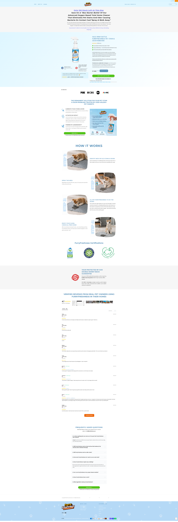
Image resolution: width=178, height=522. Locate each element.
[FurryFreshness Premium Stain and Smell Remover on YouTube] (65, 513)
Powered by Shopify (85, 518)
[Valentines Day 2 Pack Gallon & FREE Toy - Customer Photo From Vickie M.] (87, 302)
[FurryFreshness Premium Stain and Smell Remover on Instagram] (64, 513)
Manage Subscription (102, 507)
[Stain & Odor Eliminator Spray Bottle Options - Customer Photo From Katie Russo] (101, 302)
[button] (35, 4)
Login (173, 0)
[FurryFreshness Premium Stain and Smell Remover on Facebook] (62, 513)
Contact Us (101, 506)
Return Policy (101, 509)
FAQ (99, 515)
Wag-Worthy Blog (83, 507)
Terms (100, 511)
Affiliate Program (83, 509)
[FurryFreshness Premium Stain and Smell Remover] (88, 4)
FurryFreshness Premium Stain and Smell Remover (72, 518)
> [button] (89, 415)
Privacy (100, 513)
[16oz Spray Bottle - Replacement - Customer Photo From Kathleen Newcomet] (97, 302)
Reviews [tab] (63, 308)
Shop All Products (83, 506)
